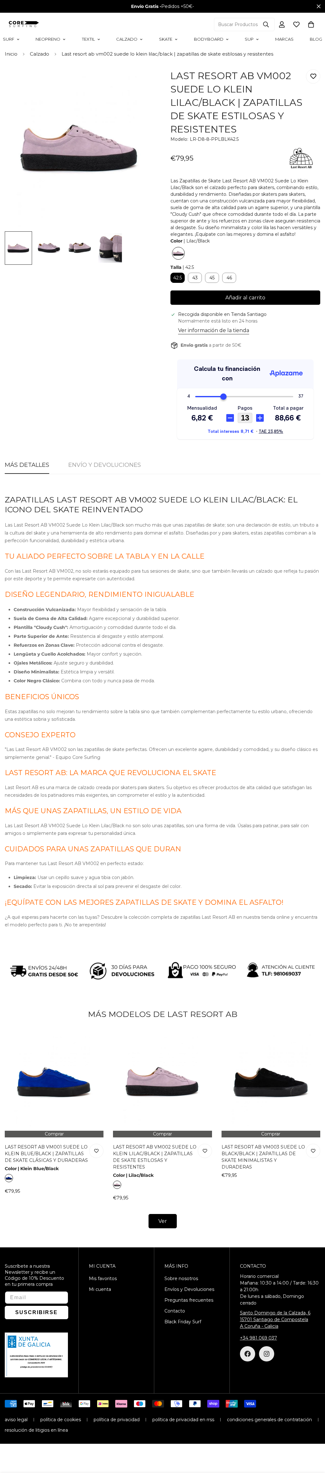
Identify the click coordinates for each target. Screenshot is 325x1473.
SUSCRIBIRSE (224, 747)
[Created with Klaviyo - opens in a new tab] (162, 814)
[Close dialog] (279, 662)
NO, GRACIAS (224, 766)
